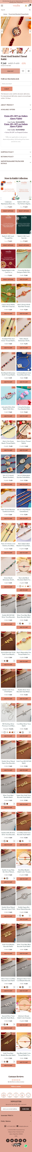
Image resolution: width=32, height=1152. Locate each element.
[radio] (20, 586)
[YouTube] (24, 1140)
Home (5, 14)
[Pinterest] (20, 1140)
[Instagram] (16, 1140)
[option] (16, 1)
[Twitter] (12, 1140)
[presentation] (30, 586)
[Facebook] (8, 1140)
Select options (8, 211)
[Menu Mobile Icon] (2, 6)
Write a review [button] (16, 1086)
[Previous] (2, 31)
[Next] (30, 31)
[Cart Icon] (29, 6)
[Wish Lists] (23, 71)
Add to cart (24, 279)
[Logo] (16, 5)
